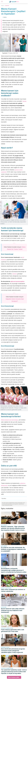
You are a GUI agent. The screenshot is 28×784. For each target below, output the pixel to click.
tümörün (14, 273)
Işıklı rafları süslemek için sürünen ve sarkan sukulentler (13, 590)
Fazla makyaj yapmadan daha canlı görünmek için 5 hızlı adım (12, 630)
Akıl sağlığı (4, 525)
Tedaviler (7, 5)
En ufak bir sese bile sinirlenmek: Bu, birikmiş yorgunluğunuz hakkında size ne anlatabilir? (13, 549)
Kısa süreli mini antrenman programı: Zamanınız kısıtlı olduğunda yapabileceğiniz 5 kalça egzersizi (13, 650)
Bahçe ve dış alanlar (6, 588)
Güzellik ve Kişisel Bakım (7, 628)
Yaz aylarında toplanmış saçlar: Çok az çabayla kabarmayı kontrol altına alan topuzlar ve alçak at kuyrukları (14, 671)
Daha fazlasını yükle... (14, 677)
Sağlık (2, 5)
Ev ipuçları (3, 567)
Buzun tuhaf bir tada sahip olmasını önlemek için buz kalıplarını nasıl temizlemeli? (12, 610)
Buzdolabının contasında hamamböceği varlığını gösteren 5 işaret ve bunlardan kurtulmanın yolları (13, 570)
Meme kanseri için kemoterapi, (9, 420)
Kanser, (24, 101)
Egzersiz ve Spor (5, 647)
